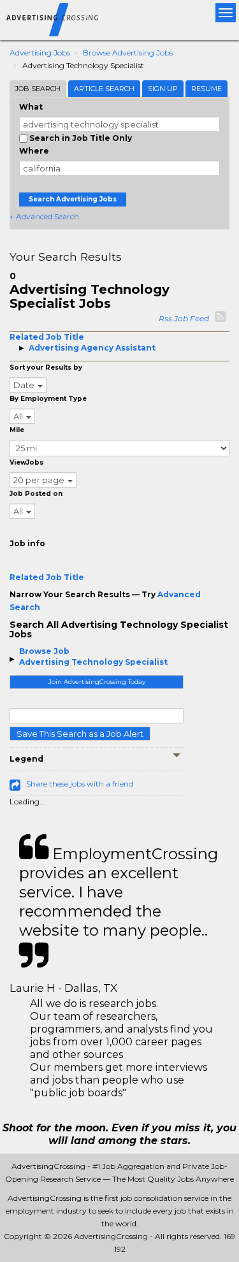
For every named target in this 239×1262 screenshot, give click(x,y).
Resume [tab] (206, 88)
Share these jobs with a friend (79, 783)
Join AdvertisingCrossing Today (96, 682)
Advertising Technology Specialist (93, 662)
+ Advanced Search (44, 216)
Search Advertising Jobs (73, 199)
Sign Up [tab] (163, 88)
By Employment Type (48, 399)
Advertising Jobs (40, 52)
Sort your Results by (46, 367)
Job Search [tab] (38, 88)
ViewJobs (26, 462)
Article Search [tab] (104, 88)
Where (34, 151)
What (31, 107)
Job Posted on (36, 494)
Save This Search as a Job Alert (80, 734)
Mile (17, 430)
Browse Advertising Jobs (128, 52)
